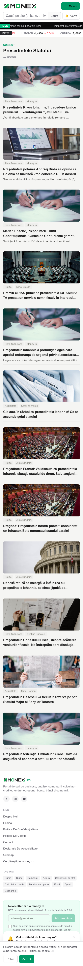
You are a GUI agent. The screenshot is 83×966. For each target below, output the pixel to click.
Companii (32, 878)
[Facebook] (6, 799)
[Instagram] (15, 799)
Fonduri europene (39, 884)
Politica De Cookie (14, 835)
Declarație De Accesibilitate (20, 848)
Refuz (10, 959)
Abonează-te (63, 918)
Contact (8, 842)
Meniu (73, 6)
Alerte (71, 15)
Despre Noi (10, 816)
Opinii (68, 884)
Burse (19, 878)
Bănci (57, 884)
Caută (54, 15)
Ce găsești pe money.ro (18, 861)
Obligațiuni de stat (65, 878)
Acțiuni (46, 878)
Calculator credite (14, 884)
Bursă (8, 878)
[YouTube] (24, 799)
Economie (10, 891)
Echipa (7, 822)
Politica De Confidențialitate (20, 829)
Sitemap (8, 855)
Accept (26, 959)
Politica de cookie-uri (41, 950)
